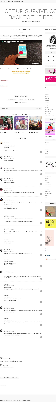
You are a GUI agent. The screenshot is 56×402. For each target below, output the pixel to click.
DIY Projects (47, 89)
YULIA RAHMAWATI (4, 365)
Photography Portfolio (49, 109)
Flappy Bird (6, 35)
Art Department (48, 184)
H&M (46, 144)
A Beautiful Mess (48, 176)
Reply (41, 151)
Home (1, 1)
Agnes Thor (47, 178)
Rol (45, 197)
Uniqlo (46, 153)
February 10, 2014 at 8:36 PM (9, 143)
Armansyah (7, 199)
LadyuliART (47, 100)
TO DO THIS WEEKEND (49, 115)
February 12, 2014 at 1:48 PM (9, 229)
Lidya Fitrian (7, 188)
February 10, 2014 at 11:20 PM (9, 200)
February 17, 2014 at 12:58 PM (9, 261)
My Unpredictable (48, 193)
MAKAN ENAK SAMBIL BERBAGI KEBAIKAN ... (34, 132)
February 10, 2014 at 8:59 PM (9, 180)
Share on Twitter (22, 99)
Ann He (46, 180)
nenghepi (6, 166)
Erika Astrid (47, 189)
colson (6, 214)
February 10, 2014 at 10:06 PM (9, 190)
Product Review (48, 111)
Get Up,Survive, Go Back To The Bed (7, 367)
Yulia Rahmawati (24, 102)
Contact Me (6, 1)
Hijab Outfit (47, 98)
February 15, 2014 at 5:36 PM (9, 241)
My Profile (21, 1)
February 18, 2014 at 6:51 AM (9, 308)
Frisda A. (6, 142)
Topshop (46, 151)
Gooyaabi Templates (20, 400)
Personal (19, 102)
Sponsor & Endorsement (49, 113)
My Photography (14, 1)
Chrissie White (47, 186)
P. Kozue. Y (47, 195)
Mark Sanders (47, 191)
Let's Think (47, 102)
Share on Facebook (12, 99)
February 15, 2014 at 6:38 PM (9, 251)
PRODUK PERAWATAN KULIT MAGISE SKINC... (6, 132)
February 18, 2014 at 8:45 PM (9, 331)
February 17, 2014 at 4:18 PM (9, 272)
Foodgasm (47, 94)
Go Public (47, 96)
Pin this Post (32, 99)
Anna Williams (47, 182)
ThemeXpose (9, 400)
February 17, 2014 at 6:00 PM (9, 296)
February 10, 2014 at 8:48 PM (9, 168)
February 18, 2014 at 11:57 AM (9, 319)
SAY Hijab (47, 149)
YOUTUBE (48, 62)
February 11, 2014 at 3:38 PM (9, 216)
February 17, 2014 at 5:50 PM (9, 285)
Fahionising (47, 142)
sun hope (6, 228)
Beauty (46, 87)
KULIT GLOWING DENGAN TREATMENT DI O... (20, 132)
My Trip (46, 105)
